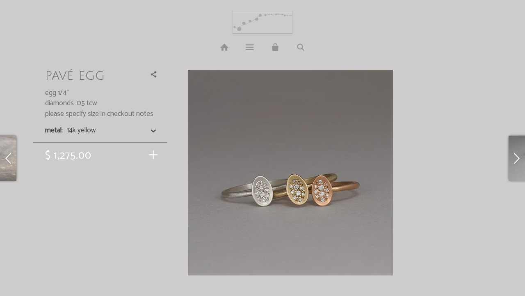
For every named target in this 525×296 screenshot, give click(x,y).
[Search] (300, 47)
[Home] (224, 47)
